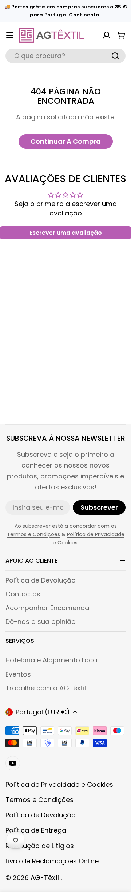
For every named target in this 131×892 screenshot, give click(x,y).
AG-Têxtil (46, 877)
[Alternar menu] (9, 35)
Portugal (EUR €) (43, 711)
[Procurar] (115, 56)
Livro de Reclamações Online (52, 861)
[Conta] (106, 35)
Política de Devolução (40, 814)
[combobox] (65, 56)
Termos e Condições (33, 534)
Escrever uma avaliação (65, 233)
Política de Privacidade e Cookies (59, 784)
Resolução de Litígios (39, 845)
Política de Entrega (35, 830)
